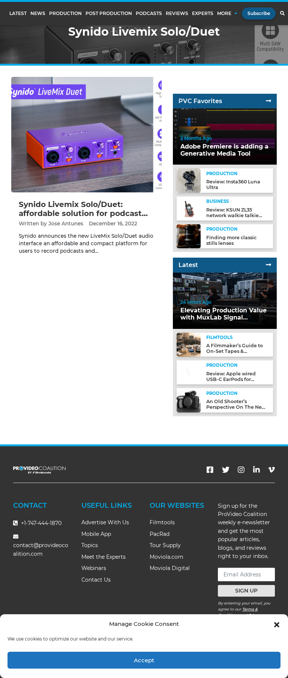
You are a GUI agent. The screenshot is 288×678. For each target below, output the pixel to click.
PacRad (160, 534)
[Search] (282, 13)
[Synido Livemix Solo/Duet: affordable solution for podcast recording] (86, 134)
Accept (144, 660)
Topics (89, 545)
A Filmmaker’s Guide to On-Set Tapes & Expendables (234, 351)
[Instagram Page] (241, 469)
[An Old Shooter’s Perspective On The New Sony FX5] (189, 400)
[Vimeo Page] (271, 469)
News (37, 13)
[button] (276, 624)
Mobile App (96, 534)
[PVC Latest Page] (268, 264)
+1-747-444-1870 (41, 523)
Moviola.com (166, 557)
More (224, 13)
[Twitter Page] (226, 469)
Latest (18, 13)
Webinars (93, 568)
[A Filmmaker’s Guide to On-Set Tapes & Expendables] (189, 344)
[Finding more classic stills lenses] (189, 236)
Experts (202, 13)
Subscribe (259, 13)
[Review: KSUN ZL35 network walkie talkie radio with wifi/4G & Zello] (189, 208)
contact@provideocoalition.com (40, 549)
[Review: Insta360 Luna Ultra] (189, 180)
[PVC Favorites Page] (268, 101)
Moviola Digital (170, 568)
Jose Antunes (65, 223)
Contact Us (96, 579)
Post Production (109, 13)
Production (65, 13)
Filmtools (162, 522)
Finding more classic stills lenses (231, 240)
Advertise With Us (105, 522)
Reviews (177, 13)
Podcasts (149, 13)
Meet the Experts (103, 557)
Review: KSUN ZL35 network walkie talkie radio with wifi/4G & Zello (236, 215)
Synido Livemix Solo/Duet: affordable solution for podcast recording (80, 213)
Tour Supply (165, 545)
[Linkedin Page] (256, 469)
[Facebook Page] (210, 469)
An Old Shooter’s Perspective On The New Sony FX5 (236, 407)
